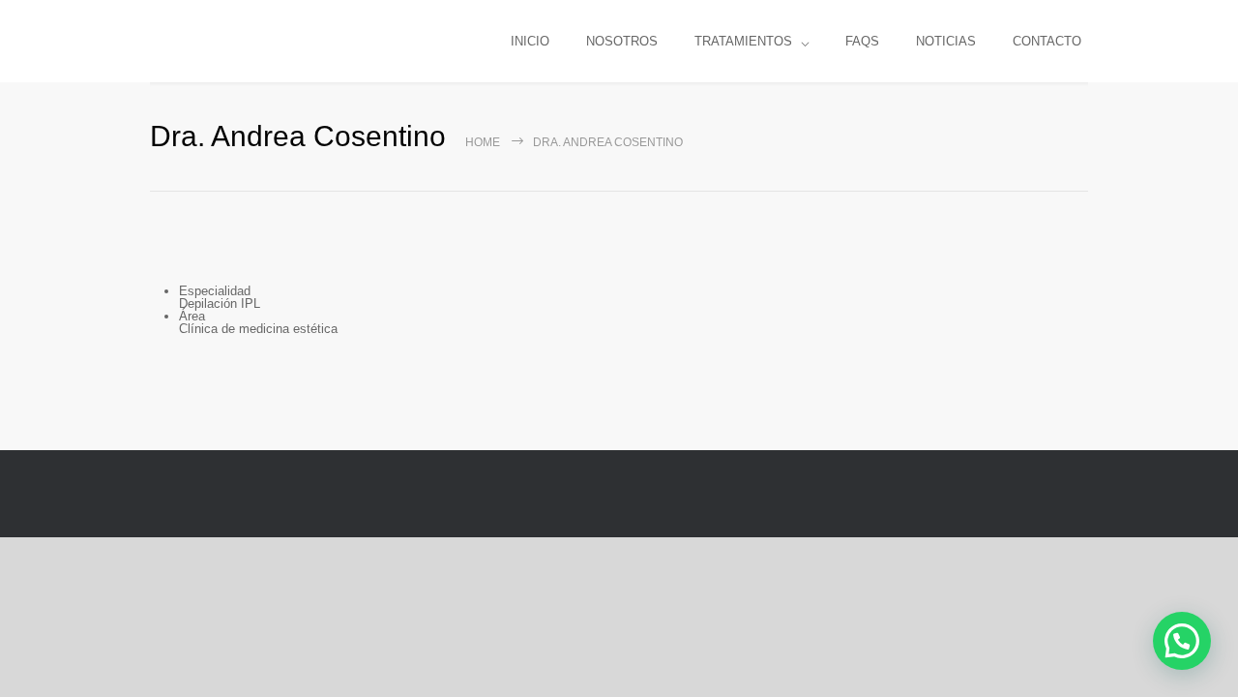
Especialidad (215, 291)
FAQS (862, 41)
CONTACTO (1047, 41)
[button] (1182, 641)
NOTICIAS (946, 41)
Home (482, 142)
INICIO (530, 41)
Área (192, 316)
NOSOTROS (622, 41)
